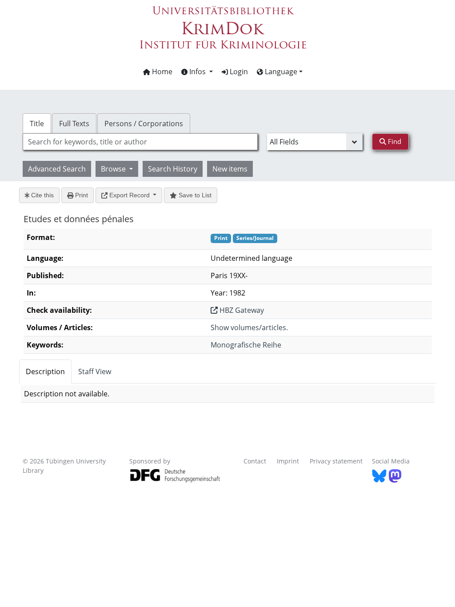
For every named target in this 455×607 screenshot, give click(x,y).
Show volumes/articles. (249, 327)
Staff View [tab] (94, 371)
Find (393, 141)
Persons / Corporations (143, 123)
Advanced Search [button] (57, 169)
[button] (197, 71)
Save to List (194, 195)
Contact (254, 461)
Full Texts (74, 123)
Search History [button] (172, 169)
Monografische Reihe (246, 345)
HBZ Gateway (241, 310)
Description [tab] (45, 371)
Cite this (41, 195)
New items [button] (229, 169)
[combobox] (140, 141)
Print (80, 195)
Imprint (288, 461)
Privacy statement (336, 461)
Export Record (130, 195)
